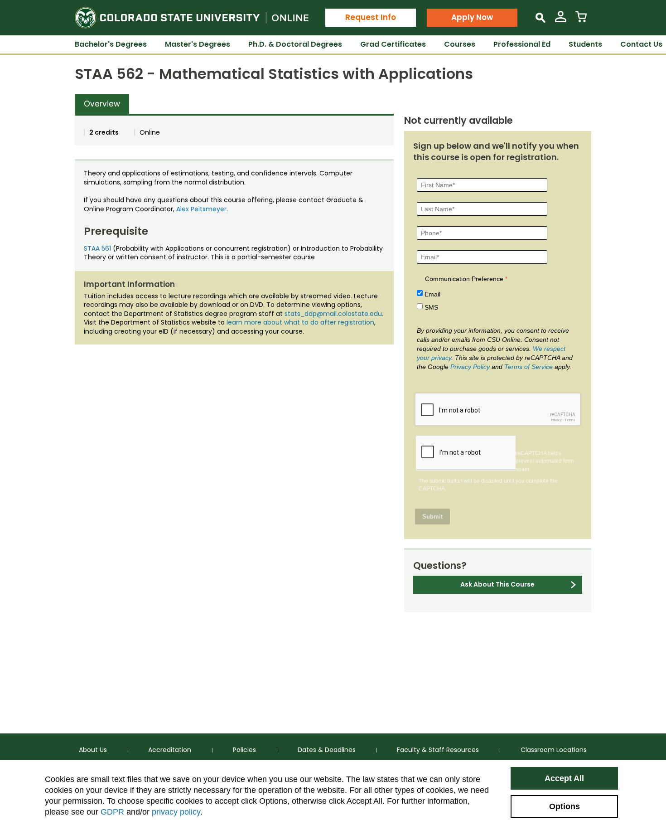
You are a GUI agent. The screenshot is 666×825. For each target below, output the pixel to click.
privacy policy (176, 811)
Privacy (556, 420)
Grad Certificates (393, 44)
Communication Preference (464, 278)
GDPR (112, 811)
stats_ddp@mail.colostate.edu (333, 313)
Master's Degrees (197, 44)
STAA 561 (97, 248)
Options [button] (564, 806)
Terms (570, 420)
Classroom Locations (554, 749)
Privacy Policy (470, 366)
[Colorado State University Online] (192, 17)
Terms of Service (528, 366)
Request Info (370, 17)
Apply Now (472, 17)
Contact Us (641, 44)
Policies (244, 749)
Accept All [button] (564, 778)
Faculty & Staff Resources (438, 749)
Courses (459, 44)
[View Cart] (581, 20)
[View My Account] (560, 20)
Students (585, 44)
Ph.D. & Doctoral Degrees (295, 44)
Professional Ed (521, 44)
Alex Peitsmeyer (201, 209)
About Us (93, 749)
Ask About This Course (497, 584)
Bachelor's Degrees (111, 44)
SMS (431, 307)
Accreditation (169, 749)
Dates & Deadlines (327, 749)
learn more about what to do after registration (300, 322)
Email (432, 294)
